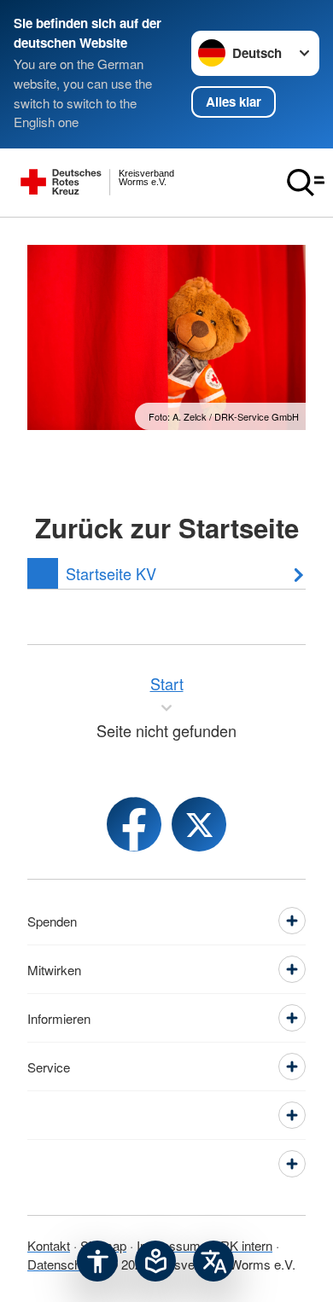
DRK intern (241, 1245)
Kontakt (48, 1245)
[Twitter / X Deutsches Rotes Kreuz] (199, 824)
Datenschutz (62, 1264)
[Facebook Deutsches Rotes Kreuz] (134, 824)
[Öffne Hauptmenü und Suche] (305, 182)
